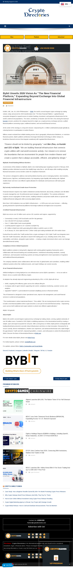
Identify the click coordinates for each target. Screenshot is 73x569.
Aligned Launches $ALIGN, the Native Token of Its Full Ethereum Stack (48, 400)
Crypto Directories (34, 472)
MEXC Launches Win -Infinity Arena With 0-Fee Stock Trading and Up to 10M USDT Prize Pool (48, 469)
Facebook (11, 350)
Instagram (18, 350)
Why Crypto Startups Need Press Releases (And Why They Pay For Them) (28, 495)
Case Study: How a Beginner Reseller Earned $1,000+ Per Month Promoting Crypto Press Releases (35, 491)
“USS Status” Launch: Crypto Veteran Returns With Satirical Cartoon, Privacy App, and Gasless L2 (12, 378)
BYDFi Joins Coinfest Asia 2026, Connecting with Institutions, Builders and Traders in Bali (46, 452)
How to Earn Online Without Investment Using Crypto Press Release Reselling (28, 498)
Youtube (49, 350)
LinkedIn (25, 350)
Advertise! (61, 37)
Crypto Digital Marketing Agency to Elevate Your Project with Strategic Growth (28, 502)
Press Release (8, 102)
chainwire (10, 106)
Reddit (30, 350)
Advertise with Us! (36, 527)
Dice (11, 37)
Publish (36, 37)
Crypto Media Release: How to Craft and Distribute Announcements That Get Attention (31, 505)
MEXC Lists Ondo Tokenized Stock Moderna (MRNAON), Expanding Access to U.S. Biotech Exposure (45, 417)
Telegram (36, 350)
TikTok (42, 350)
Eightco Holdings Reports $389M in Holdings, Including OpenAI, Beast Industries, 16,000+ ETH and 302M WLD (47, 435)
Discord (5, 350)
